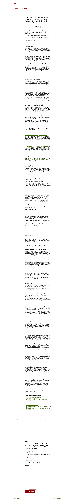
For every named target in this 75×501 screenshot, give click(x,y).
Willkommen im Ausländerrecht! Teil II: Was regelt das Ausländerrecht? (37, 401)
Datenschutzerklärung (33, 489)
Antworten (28, 457)
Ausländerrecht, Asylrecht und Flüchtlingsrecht (33, 397)
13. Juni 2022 (29, 452)
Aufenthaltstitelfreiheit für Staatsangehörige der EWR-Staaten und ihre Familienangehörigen (49, 425)
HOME (15, 3)
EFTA (39, 137)
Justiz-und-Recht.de (21, 9)
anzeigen (38, 26)
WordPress (59, 498)
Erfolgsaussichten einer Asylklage (31, 398)
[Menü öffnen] (60, 3)
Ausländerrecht (16, 418)
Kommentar (27, 465)
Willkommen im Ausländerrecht (23, 418)
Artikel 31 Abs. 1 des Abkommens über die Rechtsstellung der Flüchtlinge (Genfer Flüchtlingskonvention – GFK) (49, 422)
